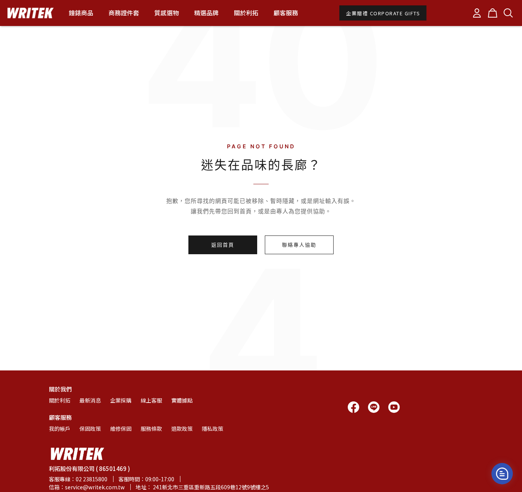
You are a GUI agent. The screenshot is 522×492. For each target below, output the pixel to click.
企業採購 (120, 400)
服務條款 (151, 428)
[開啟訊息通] (502, 473)
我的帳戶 (59, 428)
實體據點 (182, 400)
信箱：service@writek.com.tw (87, 487)
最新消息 (90, 400)
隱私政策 (212, 428)
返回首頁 (222, 245)
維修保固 (120, 428)
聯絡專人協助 (299, 245)
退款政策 (182, 428)
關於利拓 (59, 400)
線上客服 (151, 400)
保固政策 (90, 428)
